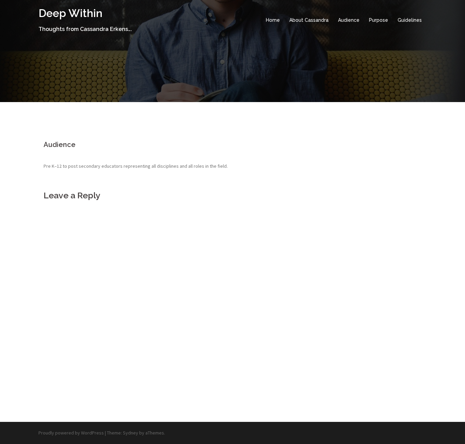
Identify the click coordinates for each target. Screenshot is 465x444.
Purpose (378, 20)
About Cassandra (308, 20)
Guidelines (410, 20)
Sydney (130, 433)
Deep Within (70, 13)
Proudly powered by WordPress (71, 433)
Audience (348, 20)
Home (273, 20)
